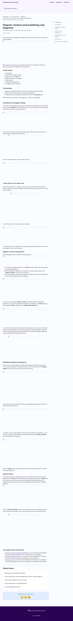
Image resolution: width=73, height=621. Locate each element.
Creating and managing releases (60, 27)
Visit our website (36, 615)
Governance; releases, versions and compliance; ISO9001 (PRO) (17, 18)
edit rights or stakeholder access (17, 476)
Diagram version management (58, 31)
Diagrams (23, 16)
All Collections (6, 16)
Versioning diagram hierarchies (13, 556)
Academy (52, 2)
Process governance (10, 559)
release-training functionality (16, 331)
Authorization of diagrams (11, 65)
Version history (58, 39)
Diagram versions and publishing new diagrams (17, 553)
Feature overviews (15, 16)
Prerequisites (58, 24)
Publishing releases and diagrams (60, 35)
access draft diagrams (12, 269)
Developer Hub (59, 2)
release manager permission (16, 105)
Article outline (58, 22)
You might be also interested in (61, 42)
